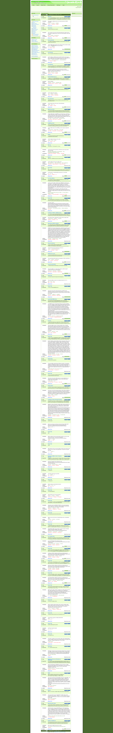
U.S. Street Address (51, 178)
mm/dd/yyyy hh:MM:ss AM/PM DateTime (54, 212)
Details (66, 16)
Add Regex (58, 5)
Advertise (34, 31)
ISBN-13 (49, 690)
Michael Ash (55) (35, 45)
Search (38, 5)
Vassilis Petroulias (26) (36, 50)
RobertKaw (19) (35, 54)
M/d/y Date (49, 16)
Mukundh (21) (35, 53)
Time (49, 88)
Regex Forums (35, 39)
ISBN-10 (49, 157)
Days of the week (51, 98)
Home (33, 5)
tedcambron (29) (35, 48)
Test (68, 16)
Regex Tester (43, 5)
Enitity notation (50, 385)
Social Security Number (52, 264)
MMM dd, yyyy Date (51, 109)
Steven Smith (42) (35, 46)
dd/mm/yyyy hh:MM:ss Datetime (53, 223)
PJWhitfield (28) (35, 49)
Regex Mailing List (35, 41)
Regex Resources (35, 29)
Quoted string (50, 358)
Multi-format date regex (52, 703)
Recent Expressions (36, 34)
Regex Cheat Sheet (35, 21)
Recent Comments (35, 35)
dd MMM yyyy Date (51, 123)
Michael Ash (50, 25)
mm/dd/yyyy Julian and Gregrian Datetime (55, 399)
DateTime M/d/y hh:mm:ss (52, 76)
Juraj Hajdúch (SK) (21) (36, 52)
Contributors (34, 28)
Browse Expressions (51, 5)
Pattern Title (50, 275)
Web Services (35, 30)
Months (49, 134)
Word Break (50, 646)
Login (63, 5)
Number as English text (52, 720)
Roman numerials (51, 40)
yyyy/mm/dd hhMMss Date (52, 299)
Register (34, 33)
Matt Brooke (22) (35, 51)
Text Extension (50, 52)
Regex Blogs (34, 40)
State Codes (50, 167)
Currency (49, 320)
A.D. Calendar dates (51, 536)
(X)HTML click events (51, 253)
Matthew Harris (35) (35, 47)
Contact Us (34, 32)
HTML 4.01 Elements (51, 243)
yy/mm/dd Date (50, 64)
